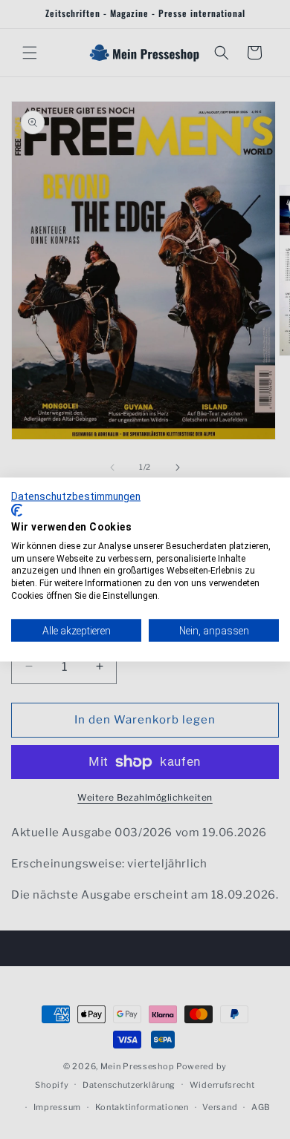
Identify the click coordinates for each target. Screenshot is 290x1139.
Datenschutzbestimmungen (76, 496)
